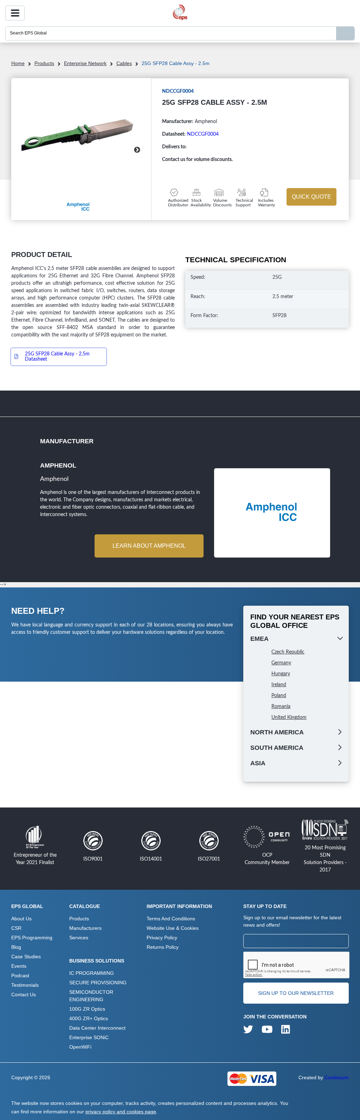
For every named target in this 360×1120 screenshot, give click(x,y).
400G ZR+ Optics (88, 1018)
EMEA (259, 638)
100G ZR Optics (87, 1009)
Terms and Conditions (171, 918)
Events (18, 966)
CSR (16, 928)
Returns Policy (163, 947)
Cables (124, 63)
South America (276, 747)
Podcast (20, 975)
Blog (16, 947)
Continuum (336, 1077)
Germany (281, 663)
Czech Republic (287, 652)
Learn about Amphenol (149, 546)
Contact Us (23, 994)
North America (277, 732)
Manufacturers (85, 928)
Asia (257, 763)
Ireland (278, 684)
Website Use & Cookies (173, 928)
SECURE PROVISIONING (98, 982)
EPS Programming (31, 937)
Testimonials (25, 985)
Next (137, 150)
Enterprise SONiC (89, 1037)
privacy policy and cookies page (120, 1111)
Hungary (280, 673)
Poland (278, 695)
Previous (30, 150)
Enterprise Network (85, 63)
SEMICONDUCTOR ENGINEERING (91, 995)
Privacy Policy (162, 937)
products (44, 63)
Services (78, 937)
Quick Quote (311, 197)
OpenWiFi (80, 1047)
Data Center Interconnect (97, 1028)
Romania (280, 706)
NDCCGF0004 (203, 134)
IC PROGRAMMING (91, 973)
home (18, 63)
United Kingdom (289, 717)
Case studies (26, 956)
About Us (21, 918)
